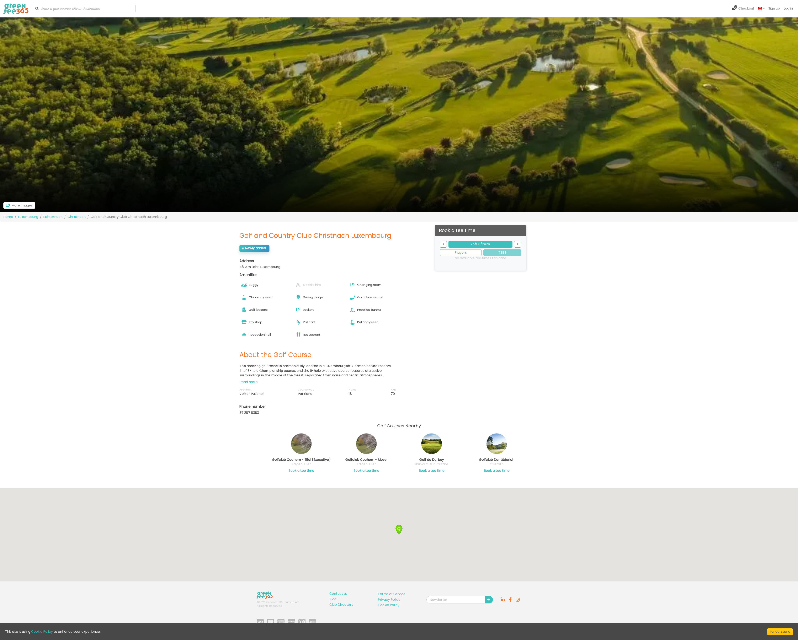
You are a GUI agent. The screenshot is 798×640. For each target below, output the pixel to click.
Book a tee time (301, 470)
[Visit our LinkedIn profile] (503, 599)
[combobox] (84, 8)
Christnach (77, 216)
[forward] (517, 244)
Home (8, 216)
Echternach (53, 216)
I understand (780, 631)
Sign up (774, 8)
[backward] (443, 244)
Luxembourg (28, 216)
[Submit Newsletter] (489, 599)
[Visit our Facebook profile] (510, 599)
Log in (788, 8)
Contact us (338, 593)
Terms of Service (391, 594)
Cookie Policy (388, 605)
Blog (332, 599)
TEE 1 (502, 252)
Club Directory (341, 604)
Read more (249, 382)
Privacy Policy (389, 599)
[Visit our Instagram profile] (518, 599)
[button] (399, 530)
